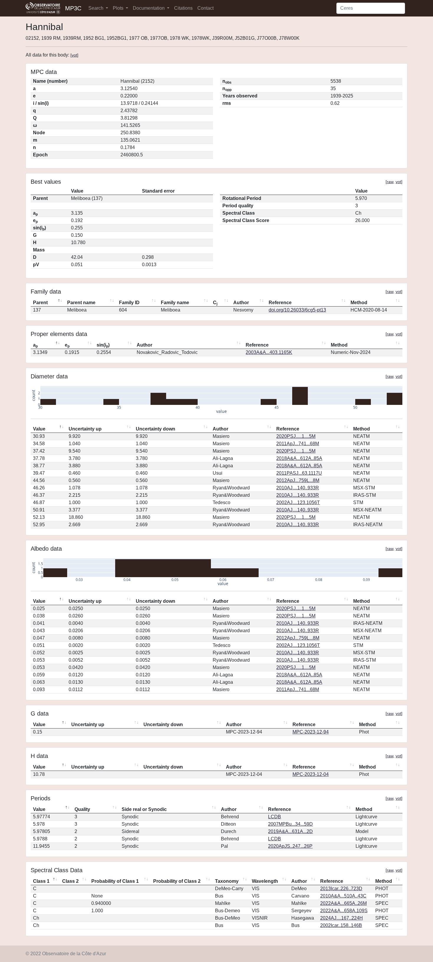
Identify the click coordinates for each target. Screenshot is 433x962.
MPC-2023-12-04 (310, 774)
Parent (40, 302)
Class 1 (41, 881)
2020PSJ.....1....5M (295, 436)
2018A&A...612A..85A (299, 458)
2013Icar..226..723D (341, 888)
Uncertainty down (155, 428)
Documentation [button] (149, 8)
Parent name (81, 302)
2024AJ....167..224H (341, 917)
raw (390, 181)
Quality (82, 809)
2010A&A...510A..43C (343, 895)
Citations (183, 8)
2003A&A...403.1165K (269, 352)
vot (74, 55)
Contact (205, 8)
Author (241, 302)
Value (39, 428)
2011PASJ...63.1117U (299, 473)
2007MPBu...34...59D (290, 824)
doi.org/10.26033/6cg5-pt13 (297, 309)
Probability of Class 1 (115, 881)
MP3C (73, 8)
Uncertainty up (85, 428)
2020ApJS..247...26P (290, 846)
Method (359, 302)
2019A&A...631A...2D (290, 831)
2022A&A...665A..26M (343, 903)
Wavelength (265, 881)
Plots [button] (119, 8)
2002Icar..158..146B (341, 925)
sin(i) (103, 345)
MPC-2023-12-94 (310, 731)
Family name (175, 302)
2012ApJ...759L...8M (297, 480)
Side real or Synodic (144, 809)
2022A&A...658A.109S (344, 910)
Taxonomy (227, 881)
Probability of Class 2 (177, 881)
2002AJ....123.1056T (298, 502)
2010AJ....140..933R (297, 487)
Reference (280, 302)
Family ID (129, 302)
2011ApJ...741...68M (297, 443)
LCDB (274, 816)
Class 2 (70, 881)
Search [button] (96, 8)
